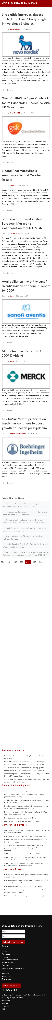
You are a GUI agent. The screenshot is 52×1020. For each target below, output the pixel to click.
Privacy (5, 957)
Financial (13, 185)
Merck (12, 361)
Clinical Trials (15, 234)
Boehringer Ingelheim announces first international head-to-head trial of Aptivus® (25, 513)
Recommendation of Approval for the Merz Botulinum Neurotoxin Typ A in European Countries (24, 521)
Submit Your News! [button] (11, 986)
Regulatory (6, 979)
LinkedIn (5, 1006)
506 (41, 562)
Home (4, 951)
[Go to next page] (45, 561)
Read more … (8, 90)
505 (34, 562)
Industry (5, 973)
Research (6, 976)
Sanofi (12, 296)
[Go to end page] (48, 561)
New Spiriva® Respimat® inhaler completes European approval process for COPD (22, 505)
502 (15, 562)
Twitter (5, 1003)
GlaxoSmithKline (16, 113)
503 (21, 562)
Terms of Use (7, 962)
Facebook (6, 1000)
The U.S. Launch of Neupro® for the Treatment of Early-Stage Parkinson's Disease (25, 529)
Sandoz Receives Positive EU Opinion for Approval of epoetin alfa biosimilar (25, 545)
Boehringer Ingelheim (18, 433)
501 (8, 562)
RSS (3, 1009)
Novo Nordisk (15, 29)
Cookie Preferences (10, 959)
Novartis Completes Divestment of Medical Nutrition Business (22, 537)
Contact (5, 965)
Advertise (6, 954)
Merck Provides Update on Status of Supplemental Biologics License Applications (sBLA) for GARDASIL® (25, 553)
